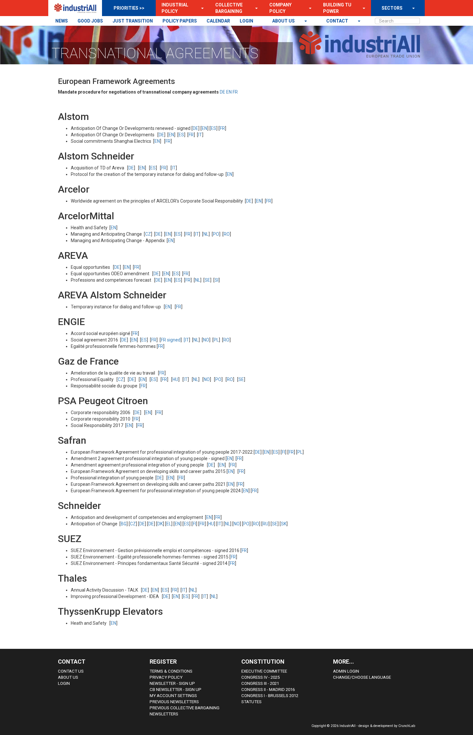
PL (216, 339)
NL (206, 234)
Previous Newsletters (174, 701)
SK (283, 523)
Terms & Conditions (171, 671)
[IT (186, 339)
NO (206, 339)
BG (123, 523)
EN (229, 92)
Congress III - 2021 (260, 683)
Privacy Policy (166, 677)
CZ (148, 234)
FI (283, 452)
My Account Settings (173, 695)
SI (216, 280)
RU (265, 523)
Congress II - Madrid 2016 (268, 689)
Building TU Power (337, 8)
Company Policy (280, 8)
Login (64, 683)
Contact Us (71, 671)
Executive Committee (264, 671)
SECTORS (392, 8)
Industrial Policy (175, 8)
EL (168, 523)
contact (337, 20)
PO (216, 234)
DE (222, 92)
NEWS (61, 20)
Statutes (251, 701)
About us (284, 20)
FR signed (171, 339)
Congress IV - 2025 (260, 677)
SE (207, 280)
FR (235, 92)
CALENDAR (218, 20)
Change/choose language (362, 677)
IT (200, 134)
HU (175, 379)
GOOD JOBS (90, 20)
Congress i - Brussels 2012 (269, 695)
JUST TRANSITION (133, 20)
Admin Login (346, 671)
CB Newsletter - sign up (175, 689)
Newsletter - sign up (172, 683)
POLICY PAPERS (179, 20)
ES (213, 128)
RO (227, 234)
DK (160, 523)
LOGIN (246, 20)
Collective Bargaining (229, 8)
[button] (200, 8)
